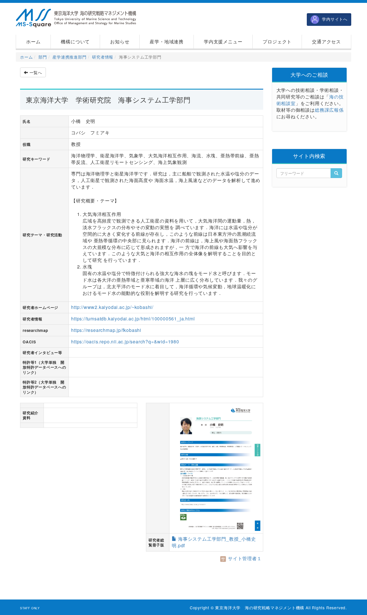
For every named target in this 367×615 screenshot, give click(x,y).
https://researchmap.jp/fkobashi (106, 330)
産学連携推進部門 (69, 57)
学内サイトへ (335, 19)
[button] (75, 42)
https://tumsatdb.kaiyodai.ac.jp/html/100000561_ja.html (133, 318)
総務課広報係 (329, 110)
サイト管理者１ (244, 558)
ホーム (26, 57)
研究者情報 (102, 57)
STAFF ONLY (30, 608)
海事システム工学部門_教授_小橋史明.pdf (214, 542)
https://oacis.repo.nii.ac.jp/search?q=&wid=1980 (125, 341)
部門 (42, 57)
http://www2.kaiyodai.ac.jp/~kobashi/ (112, 307)
